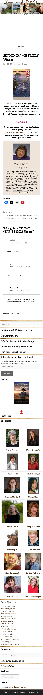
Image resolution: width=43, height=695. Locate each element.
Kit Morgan (12, 549)
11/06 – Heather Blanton (8, 629)
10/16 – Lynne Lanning (7, 621)
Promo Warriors (20, 687)
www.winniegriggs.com (16, 132)
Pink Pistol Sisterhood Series (14, 352)
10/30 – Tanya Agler (7, 626)
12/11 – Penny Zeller (7, 642)
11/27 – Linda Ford (6, 637)
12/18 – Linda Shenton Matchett (10, 644)
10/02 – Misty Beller (7, 616)
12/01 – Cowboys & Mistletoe (10, 639)
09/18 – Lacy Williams (7, 611)
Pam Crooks (12, 473)
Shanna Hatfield (12, 497)
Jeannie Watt (12, 596)
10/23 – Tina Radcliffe (7, 624)
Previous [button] (17, 404)
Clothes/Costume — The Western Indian (21, 218)
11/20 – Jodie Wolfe (7, 634)
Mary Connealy (33, 450)
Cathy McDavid (33, 526)
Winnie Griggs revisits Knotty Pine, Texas (21, 215)
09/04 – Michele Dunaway (8, 606)
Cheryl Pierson (33, 549)
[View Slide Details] (21, 393)
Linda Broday (12, 450)
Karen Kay (33, 497)
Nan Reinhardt (12, 573)
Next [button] (26, 404)
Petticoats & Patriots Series (16, 330)
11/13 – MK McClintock (7, 631)
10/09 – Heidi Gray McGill (8, 619)
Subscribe (6, 373)
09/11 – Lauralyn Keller (8, 609)
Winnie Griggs (21, 164)
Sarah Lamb (12, 526)
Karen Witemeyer (33, 596)
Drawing (9, 212)
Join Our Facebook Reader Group (17, 341)
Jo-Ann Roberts (33, 573)
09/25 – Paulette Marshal (8, 614)
